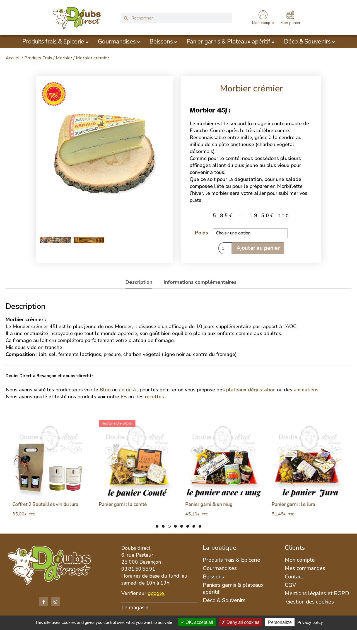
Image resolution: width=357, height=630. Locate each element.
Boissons (161, 41)
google (156, 593)
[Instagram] (55, 601)
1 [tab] (157, 526)
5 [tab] (181, 526)
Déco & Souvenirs (307, 41)
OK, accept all (198, 622)
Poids (201, 232)
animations (306, 389)
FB (123, 396)
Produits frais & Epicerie (53, 41)
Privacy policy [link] (310, 622)
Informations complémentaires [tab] (200, 282)
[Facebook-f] (43, 601)
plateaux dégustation (251, 389)
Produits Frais (38, 58)
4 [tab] (175, 526)
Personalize (280, 622)
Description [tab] (139, 282)
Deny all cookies (242, 622)
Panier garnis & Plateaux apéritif (228, 41)
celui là (127, 389)
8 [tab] (200, 526)
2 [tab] (163, 526)
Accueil (13, 58)
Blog (105, 389)
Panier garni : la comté (120, 504)
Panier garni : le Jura (290, 504)
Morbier (64, 58)
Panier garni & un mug (206, 504)
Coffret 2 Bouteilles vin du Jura (43, 504)
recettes (155, 396)
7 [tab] (193, 526)
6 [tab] (187, 526)
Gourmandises (117, 41)
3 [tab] (169, 526)
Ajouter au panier (258, 248)
